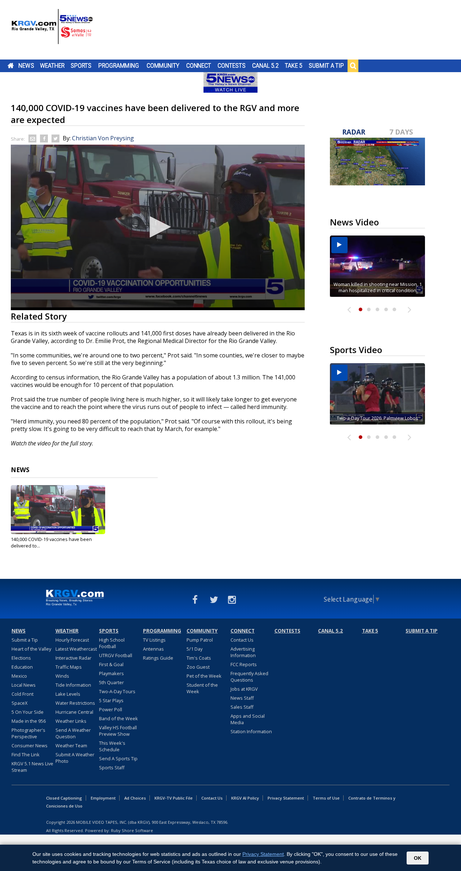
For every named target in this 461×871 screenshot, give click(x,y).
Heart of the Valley (31, 649)
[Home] (52, 30)
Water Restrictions (75, 703)
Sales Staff (242, 707)
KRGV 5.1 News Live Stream (32, 766)
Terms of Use (326, 798)
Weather (52, 65)
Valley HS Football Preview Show (118, 730)
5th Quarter (111, 682)
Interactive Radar (73, 658)
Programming (118, 65)
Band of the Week (118, 718)
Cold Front (22, 694)
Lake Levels (67, 694)
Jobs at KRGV (244, 689)
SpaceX (19, 703)
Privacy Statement (286, 798)
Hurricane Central (74, 712)
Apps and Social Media (247, 719)
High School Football (112, 643)
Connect (198, 65)
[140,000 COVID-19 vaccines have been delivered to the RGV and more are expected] (58, 509)
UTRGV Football (115, 655)
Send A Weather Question (73, 733)
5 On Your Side (28, 712)
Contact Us (242, 640)
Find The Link (26, 754)
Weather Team (71, 745)
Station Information (251, 731)
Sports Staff (112, 767)
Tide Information (73, 685)
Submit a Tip (326, 65)
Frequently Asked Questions (249, 676)
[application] (158, 227)
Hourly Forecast (72, 640)
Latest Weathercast (76, 649)
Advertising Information (243, 652)
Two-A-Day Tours (117, 691)
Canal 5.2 (265, 65)
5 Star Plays (111, 700)
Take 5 (294, 65)
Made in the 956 (29, 721)
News (26, 65)
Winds (62, 676)
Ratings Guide (158, 658)
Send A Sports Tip (118, 758)
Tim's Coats (199, 658)
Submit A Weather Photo (74, 757)
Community (163, 65)
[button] (158, 227)
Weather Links (70, 721)
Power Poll (110, 709)
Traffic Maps (68, 667)
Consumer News (30, 745)
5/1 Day (194, 649)
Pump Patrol (200, 640)
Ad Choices (135, 798)
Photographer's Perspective (28, 733)
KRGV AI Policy (245, 798)
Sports (81, 65)
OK (417, 858)
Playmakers (111, 673)
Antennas (153, 649)
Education (22, 667)
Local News (24, 685)
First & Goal (111, 664)
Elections (21, 658)
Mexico (19, 676)
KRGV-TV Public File (174, 798)
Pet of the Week (204, 676)
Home (11, 65)
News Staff (242, 698)
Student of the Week (202, 688)
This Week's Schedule (112, 746)
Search (353, 65)
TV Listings (154, 640)
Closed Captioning (64, 798)
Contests (231, 65)
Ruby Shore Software (132, 830)
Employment (103, 798)
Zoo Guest (198, 667)
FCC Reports (243, 664)
